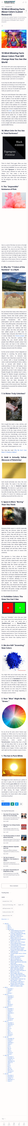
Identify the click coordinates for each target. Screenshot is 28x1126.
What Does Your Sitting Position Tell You (11, 825)
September (10, 997)
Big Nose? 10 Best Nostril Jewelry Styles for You (16, 937)
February (10, 929)
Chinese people (19, 336)
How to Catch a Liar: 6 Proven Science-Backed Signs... (17, 942)
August (9, 998)
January (9, 993)
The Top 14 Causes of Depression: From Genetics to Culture (11, 859)
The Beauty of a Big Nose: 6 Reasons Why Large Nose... (17, 982)
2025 (6, 987)
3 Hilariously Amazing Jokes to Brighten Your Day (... (17, 940)
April (9, 926)
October (9, 990)
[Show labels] (5, 919)
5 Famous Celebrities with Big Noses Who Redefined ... (17, 934)
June (9, 991)
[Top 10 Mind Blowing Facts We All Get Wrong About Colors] (14, 39)
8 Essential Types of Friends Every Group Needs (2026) (17, 948)
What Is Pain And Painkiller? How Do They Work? (17, 957)
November (10, 996)
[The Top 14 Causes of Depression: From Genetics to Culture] (24, 859)
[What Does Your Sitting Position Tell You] (24, 827)
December (10, 989)
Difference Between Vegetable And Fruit (11, 847)
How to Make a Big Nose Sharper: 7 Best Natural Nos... (17, 974)
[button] (23, 2)
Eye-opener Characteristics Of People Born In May (11, 870)
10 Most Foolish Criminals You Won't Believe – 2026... (17, 979)
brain (10, 110)
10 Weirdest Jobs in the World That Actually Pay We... (17, 945)
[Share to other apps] (21, 804)
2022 (6, 1021)
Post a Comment (14, 886)
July (8, 1000)
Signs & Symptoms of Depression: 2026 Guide (16, 959)
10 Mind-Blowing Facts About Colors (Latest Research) (17, 931)
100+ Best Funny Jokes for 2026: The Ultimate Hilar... (18, 976)
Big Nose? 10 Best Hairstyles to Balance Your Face (18, 971)
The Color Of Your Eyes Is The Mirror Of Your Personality (11, 814)
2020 (6, 1055)
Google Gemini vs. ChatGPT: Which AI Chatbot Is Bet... (17, 985)
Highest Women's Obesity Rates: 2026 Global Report (16, 968)
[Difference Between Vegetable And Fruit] (24, 848)
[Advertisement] (14, 226)
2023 (6, 1007)
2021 (6, 1037)
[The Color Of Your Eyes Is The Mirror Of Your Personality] (24, 816)
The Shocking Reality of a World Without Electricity (11, 836)
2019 (6, 1074)
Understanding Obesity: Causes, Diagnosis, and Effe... (17, 965)
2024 (6, 994)
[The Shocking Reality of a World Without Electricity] (24, 837)
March (9, 928)
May (8, 925)
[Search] (26, 2)
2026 (6, 923)
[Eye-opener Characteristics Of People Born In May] (24, 871)
